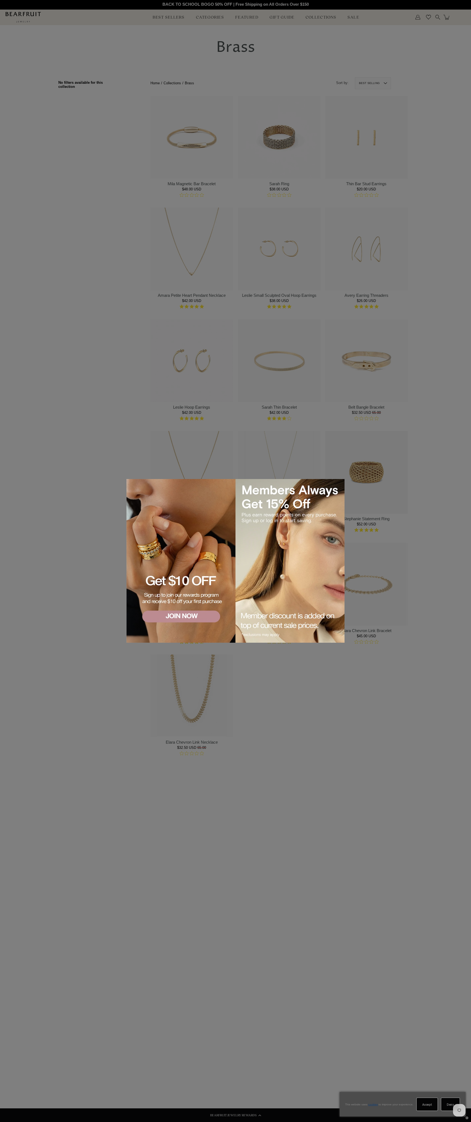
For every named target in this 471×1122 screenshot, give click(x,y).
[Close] (339, 484)
